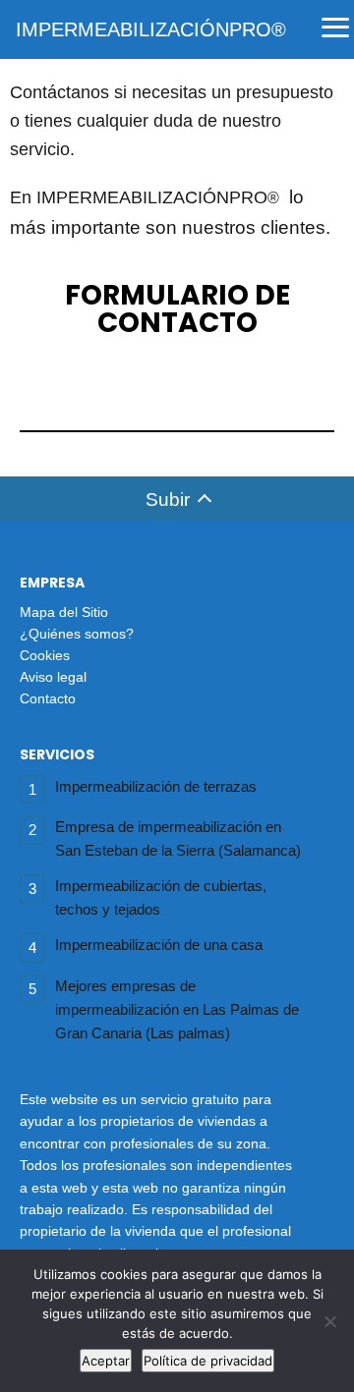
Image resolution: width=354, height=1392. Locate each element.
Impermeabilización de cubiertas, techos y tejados (160, 897)
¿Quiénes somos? (77, 633)
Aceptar (106, 1360)
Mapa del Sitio (64, 612)
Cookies (45, 655)
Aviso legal (53, 677)
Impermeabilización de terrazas (156, 786)
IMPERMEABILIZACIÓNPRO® (151, 29)
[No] (329, 1321)
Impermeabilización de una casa (159, 944)
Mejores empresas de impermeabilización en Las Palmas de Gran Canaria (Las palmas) (177, 1009)
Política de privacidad (208, 1360)
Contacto (48, 698)
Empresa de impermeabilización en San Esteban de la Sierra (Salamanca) (178, 838)
